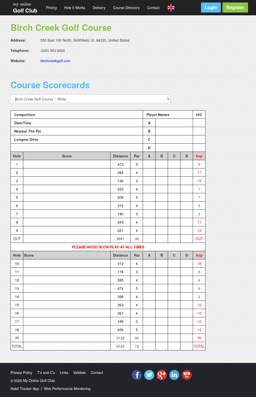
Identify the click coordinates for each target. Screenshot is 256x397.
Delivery (99, 7)
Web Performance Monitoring (67, 388)
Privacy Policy (21, 372)
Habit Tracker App (24, 388)
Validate (79, 372)
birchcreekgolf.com (55, 60)
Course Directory (126, 7)
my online (22, 4)
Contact (153, 7)
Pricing (51, 7)
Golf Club (25, 10)
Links (64, 372)
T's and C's (46, 372)
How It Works (74, 7)
